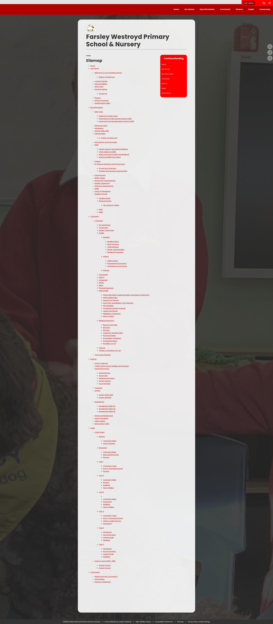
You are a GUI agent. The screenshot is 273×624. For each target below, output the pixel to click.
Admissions (99, 128)
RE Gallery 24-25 (109, 343)
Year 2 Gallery (108, 488)
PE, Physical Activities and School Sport (110, 164)
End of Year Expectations (113, 468)
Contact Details (101, 81)
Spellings (106, 485)
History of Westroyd (107, 77)
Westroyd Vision (101, 125)
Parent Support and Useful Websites (113, 149)
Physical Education (106, 288)
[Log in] (269, 3)
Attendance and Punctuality (106, 142)
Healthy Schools (101, 194)
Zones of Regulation (103, 191)
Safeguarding (100, 133)
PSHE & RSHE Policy (110, 298)
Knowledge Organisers (112, 338)
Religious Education (106, 320)
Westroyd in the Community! (106, 576)
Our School (94, 68)
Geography (103, 275)
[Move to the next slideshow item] (270, 58)
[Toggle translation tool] (264, 3)
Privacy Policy (193, 622)
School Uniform (105, 381)
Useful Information (102, 369)
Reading (106, 237)
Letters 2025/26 (105, 397)
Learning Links (108, 537)
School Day (103, 376)
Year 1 (101, 462)
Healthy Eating (104, 198)
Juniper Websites (125, 622)
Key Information (96, 107)
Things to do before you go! (110, 350)
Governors (103, 93)
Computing (103, 228)
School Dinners (104, 373)
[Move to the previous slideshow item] (270, 52)
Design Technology (106, 230)
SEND (96, 145)
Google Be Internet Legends (114, 308)
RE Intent (106, 327)
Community (95, 572)
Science (102, 348)
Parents (93, 359)
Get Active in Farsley (111, 205)
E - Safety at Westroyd (108, 138)
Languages (103, 280)
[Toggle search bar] (258, 3)
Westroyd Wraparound (104, 416)
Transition (98, 388)
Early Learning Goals (111, 455)
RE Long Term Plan (110, 325)
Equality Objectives (102, 183)
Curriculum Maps (109, 441)
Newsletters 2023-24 (107, 406)
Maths (101, 283)
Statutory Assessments (104, 186)
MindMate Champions (112, 314)
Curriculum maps (110, 466)
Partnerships (100, 579)
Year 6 (101, 544)
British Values (100, 178)
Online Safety (100, 421)
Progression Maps (110, 341)
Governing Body (101, 89)
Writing (106, 256)
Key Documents (109, 535)
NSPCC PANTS (108, 316)
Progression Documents (116, 263)
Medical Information (107, 378)
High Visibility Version (143, 622)
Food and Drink (104, 384)
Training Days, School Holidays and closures (112, 366)
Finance (98, 98)
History (101, 277)
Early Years (99, 112)
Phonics (106, 270)
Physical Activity (105, 201)
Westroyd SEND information (110, 157)
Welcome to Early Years (108, 116)
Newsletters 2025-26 (107, 411)
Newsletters (99, 402)
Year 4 (101, 511)
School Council (104, 565)
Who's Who (99, 86)
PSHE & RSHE (103, 291)
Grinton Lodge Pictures (112, 521)
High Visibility (249, 3)
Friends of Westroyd (102, 582)
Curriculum (94, 216)
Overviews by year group (117, 266)
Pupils (92, 428)
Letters (97, 390)
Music (101, 285)
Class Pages (99, 432)
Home (88, 56)
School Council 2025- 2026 (105, 561)
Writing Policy (112, 261)
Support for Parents (111, 300)
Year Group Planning (103, 355)
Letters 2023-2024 (106, 395)
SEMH (101, 212)
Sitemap (180, 622)
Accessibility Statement (164, 622)
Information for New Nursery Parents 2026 (115, 119)
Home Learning (109, 443)
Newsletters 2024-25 (107, 409)
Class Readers (113, 247)
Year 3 (101, 492)
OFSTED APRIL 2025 (102, 131)
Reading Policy (113, 241)
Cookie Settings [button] (204, 622)
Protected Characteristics (105, 181)
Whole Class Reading (115, 249)
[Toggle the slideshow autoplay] (270, 46)
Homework (107, 502)
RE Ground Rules (109, 335)
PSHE (101, 209)
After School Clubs (102, 424)
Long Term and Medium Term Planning (118, 303)
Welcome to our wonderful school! (108, 73)
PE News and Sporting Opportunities (113, 171)
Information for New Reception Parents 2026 (116, 121)
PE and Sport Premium (107, 168)
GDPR (97, 189)
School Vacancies (102, 100)
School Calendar (101, 363)
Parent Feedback (101, 418)
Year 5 (101, 528)
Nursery (102, 436)
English (101, 233)
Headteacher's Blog (102, 103)
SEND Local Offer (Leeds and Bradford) (114, 154)
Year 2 (101, 475)
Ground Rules (108, 306)
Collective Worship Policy (113, 333)
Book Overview (113, 244)
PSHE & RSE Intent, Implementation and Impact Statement (126, 295)
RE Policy (106, 330)
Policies (97, 161)
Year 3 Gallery (108, 507)
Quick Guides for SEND (107, 152)
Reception (103, 448)
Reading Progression (115, 252)
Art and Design (104, 225)
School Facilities (101, 84)
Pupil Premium (100, 175)
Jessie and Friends (110, 311)
